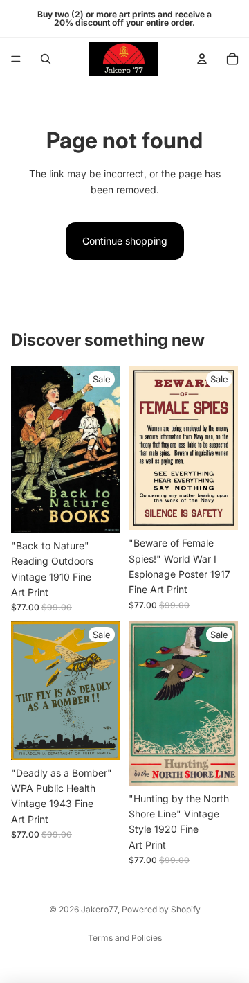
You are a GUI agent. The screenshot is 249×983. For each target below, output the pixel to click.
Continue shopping (124, 241)
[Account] (202, 59)
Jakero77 (99, 909)
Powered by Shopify (161, 909)
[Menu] (16, 59)
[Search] (45, 59)
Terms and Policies (125, 937)
